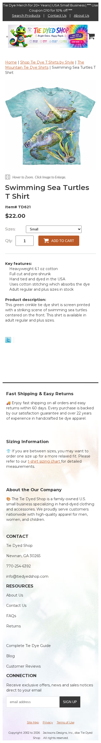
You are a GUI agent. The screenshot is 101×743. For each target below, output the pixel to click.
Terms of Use (65, 722)
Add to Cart (62, 241)
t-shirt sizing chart (44, 461)
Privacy (48, 722)
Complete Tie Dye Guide (28, 645)
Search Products (26, 15)
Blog (10, 656)
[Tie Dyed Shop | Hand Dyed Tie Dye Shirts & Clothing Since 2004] (48, 36)
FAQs (11, 616)
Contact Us (57, 15)
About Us (81, 15)
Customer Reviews (23, 666)
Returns (13, 626)
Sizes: (11, 229)
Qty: (9, 240)
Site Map (33, 722)
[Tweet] (8, 341)
